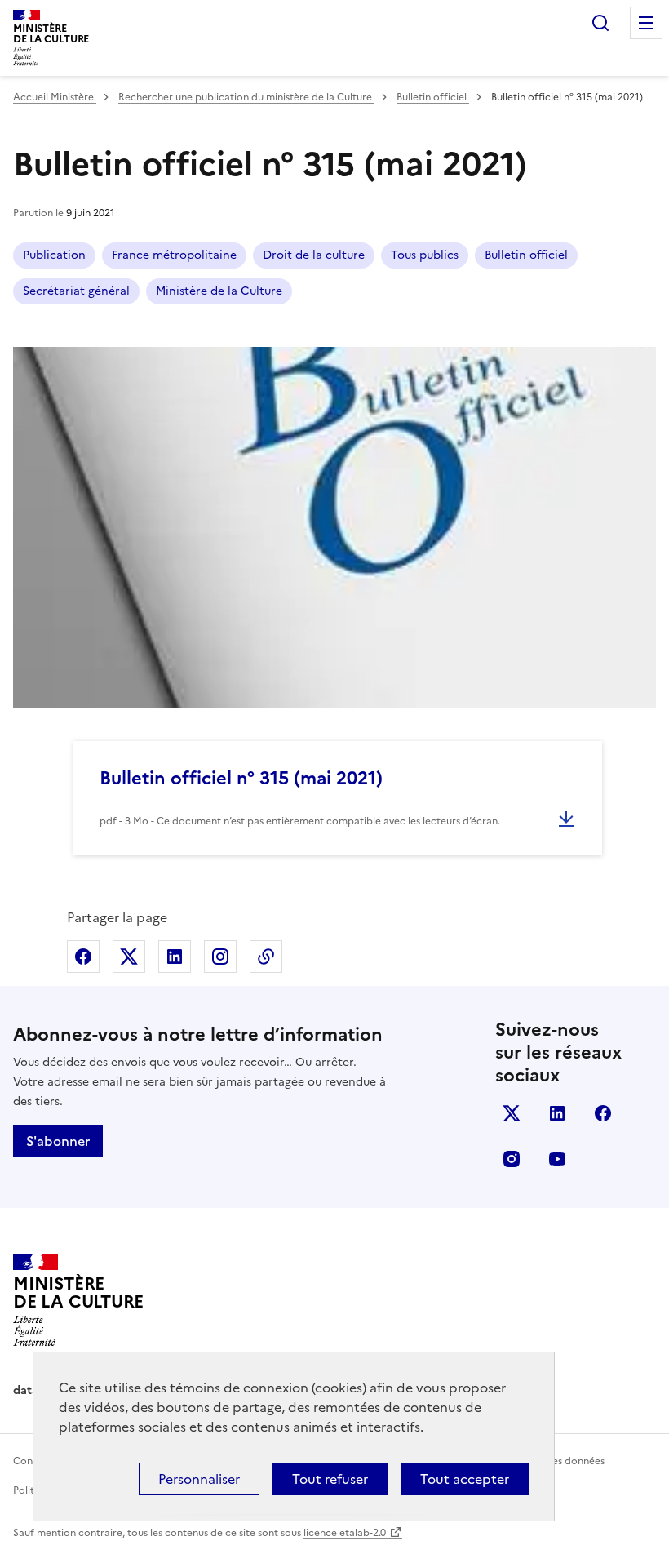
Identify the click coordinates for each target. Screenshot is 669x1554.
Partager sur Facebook (83, 956)
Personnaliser (199, 1479)
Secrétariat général (76, 291)
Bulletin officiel (433, 97)
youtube (557, 1159)
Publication (54, 255)
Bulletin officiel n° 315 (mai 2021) (241, 778)
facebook (603, 1113)
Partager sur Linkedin (174, 956)
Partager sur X (129, 956)
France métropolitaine (174, 255)
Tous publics (425, 255)
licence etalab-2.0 (344, 1532)
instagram (511, 1159)
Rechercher (600, 23)
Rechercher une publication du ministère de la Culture (246, 97)
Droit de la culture (314, 255)
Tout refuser (330, 1479)
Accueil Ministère (54, 97)
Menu (646, 23)
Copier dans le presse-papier (266, 956)
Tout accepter (464, 1479)
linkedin (557, 1113)
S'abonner (58, 1141)
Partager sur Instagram (220, 956)
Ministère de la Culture (219, 291)
